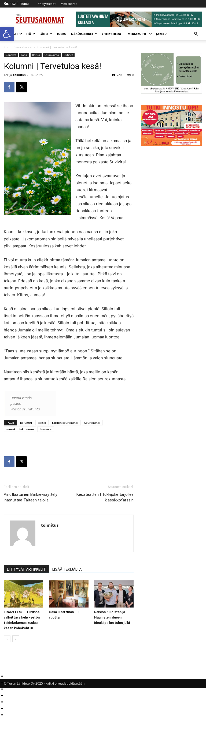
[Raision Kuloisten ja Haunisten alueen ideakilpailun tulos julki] (114, 594)
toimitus (19, 75)
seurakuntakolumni (20, 429)
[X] (21, 87)
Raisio (36, 55)
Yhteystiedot (47, 4)
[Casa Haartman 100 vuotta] (68, 594)
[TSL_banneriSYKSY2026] (171, 144)
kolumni (26, 423)
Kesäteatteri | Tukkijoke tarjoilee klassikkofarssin (105, 497)
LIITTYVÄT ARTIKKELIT (26, 569)
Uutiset (68, 55)
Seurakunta (23, 47)
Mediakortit (69, 4)
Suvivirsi (46, 429)
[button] (7, 34)
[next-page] (15, 638)
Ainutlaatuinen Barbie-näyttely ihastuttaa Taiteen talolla (30, 497)
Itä (28, 34)
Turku (61, 34)
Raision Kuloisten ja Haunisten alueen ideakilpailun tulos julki (112, 617)
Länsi (43, 34)
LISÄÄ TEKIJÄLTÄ (67, 569)
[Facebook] (9, 87)
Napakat (10, 55)
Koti (6, 47)
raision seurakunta (65, 423)
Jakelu (161, 34)
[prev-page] (7, 638)
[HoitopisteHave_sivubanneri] (171, 92)
